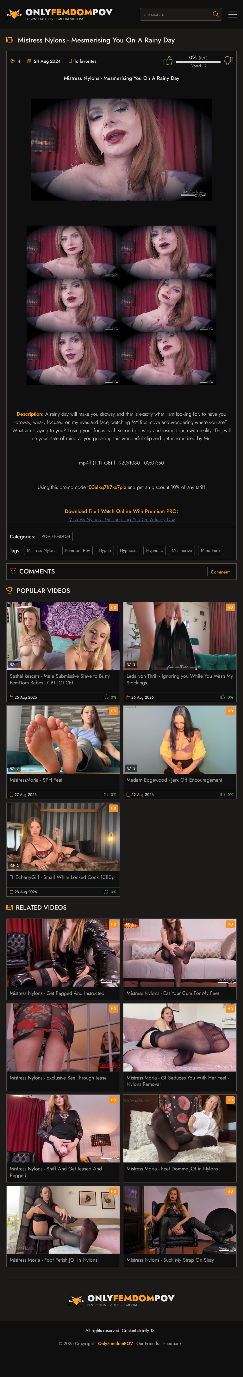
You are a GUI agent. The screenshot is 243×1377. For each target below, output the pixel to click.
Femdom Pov (77, 550)
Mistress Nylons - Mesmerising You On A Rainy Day (121, 519)
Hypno (105, 550)
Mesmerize (182, 550)
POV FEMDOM (55, 536)
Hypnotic (154, 550)
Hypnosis (128, 550)
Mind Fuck (210, 550)
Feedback (172, 1343)
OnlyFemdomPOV (115, 1343)
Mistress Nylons (41, 550)
